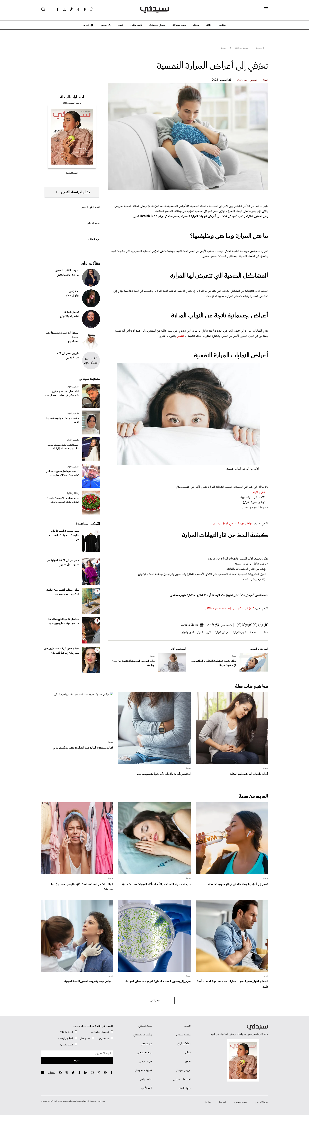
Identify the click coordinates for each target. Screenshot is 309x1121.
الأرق (208, 632)
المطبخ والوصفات (65, 1038)
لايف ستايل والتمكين (100, 1032)
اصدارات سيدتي (182, 1079)
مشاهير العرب (73, 387)
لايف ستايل (136, 25)
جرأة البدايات (94, 239)
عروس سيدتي (183, 1070)
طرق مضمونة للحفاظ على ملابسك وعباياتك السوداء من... (64, 535)
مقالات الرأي (90, 263)
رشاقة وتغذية (73, 493)
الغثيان (181, 336)
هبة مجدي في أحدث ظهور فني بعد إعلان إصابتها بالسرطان (61, 650)
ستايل (188, 1052)
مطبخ (103, 25)
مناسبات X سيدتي (142, 1034)
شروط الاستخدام (261, 1102)
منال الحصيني (72, 358)
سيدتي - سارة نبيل (247, 80)
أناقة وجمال (85, 1038)
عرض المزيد (154, 1000)
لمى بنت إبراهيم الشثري (68, 275)
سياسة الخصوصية (240, 1102)
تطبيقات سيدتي (143, 1070)
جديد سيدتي (89, 379)
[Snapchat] (84, 9)
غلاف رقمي (145, 1079)
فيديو (86, 25)
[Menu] (266, 9)
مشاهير (222, 25)
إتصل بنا (208, 1102)
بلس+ (120, 25)
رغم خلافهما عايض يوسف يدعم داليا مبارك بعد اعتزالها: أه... (63, 447)
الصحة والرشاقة (66, 1032)
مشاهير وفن (104, 1038)
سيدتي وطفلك (157, 25)
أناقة (208, 25)
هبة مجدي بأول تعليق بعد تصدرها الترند (62, 420)
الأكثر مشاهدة (88, 524)
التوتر (200, 632)
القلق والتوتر (259, 492)
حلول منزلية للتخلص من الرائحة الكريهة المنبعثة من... (62, 592)
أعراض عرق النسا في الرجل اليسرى (233, 523)
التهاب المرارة (240, 632)
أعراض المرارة (222, 632)
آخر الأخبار (146, 1088)
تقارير (188, 1061)
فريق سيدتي (145, 1061)
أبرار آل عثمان (72, 295)
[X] (78, 9)
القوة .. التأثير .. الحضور (90, 207)
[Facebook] (57, 9)
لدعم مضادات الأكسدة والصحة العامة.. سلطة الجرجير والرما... (63, 500)
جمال (196, 25)
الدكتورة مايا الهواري (69, 316)
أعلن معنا (222, 1102)
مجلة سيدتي (145, 1025)
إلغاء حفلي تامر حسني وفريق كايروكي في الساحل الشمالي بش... (61, 393)
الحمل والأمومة (66, 1045)
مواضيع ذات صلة (251, 686)
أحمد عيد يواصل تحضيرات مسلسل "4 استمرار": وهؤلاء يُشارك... (62, 473)
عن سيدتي (146, 1043)
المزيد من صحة (253, 796)
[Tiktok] (71, 9)
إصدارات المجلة (72, 97)
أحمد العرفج (73, 341)
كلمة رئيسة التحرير (75, 192)
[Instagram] (64, 9)
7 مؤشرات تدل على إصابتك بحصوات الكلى (229, 608)
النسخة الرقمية (72, 173)
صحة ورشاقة (179, 25)
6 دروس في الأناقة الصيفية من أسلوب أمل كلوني (63, 562)
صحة (265, 80)
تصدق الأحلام (93, 223)
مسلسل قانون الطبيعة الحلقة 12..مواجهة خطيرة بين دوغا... (62, 621)
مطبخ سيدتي (183, 1034)
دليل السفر (185, 1088)
